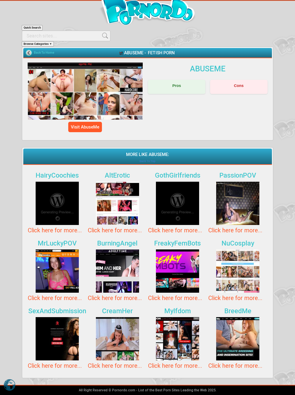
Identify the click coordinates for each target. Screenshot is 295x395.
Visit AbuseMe (85, 127)
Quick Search (32, 27)
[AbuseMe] (85, 91)
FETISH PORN (161, 52)
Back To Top (147, 161)
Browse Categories (38, 43)
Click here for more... (55, 230)
